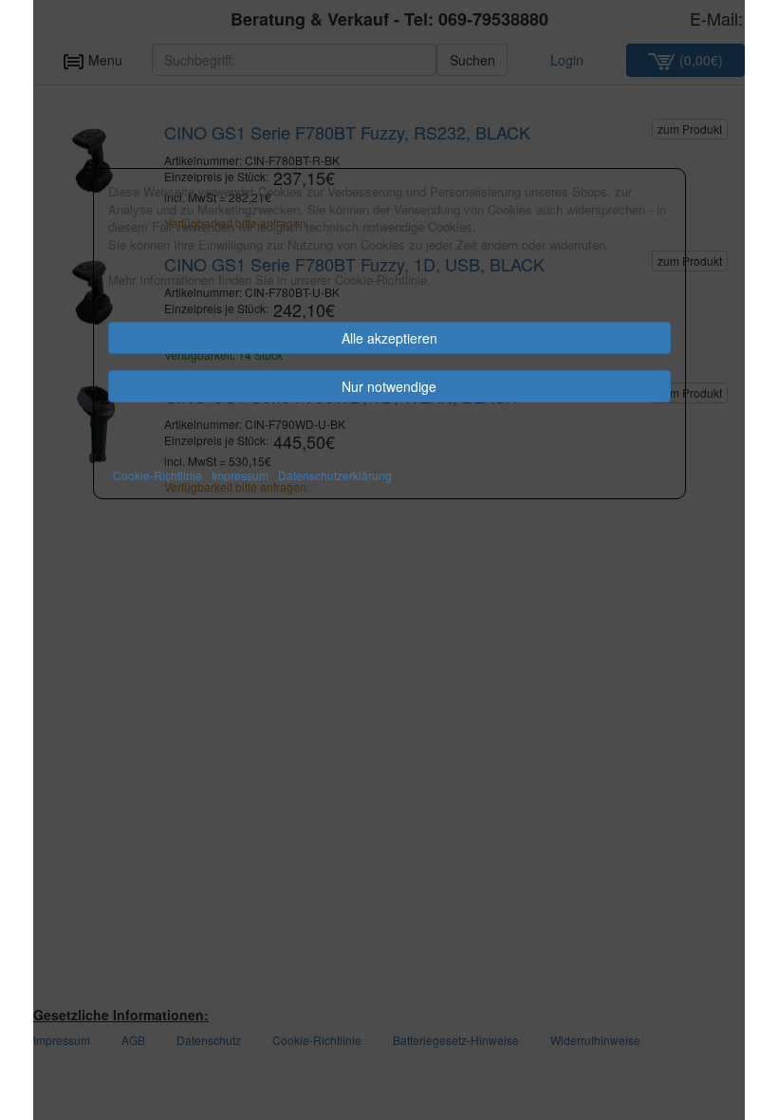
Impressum (240, 475)
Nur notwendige (389, 386)
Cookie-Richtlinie (157, 475)
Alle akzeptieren (389, 337)
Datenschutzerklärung (335, 475)
